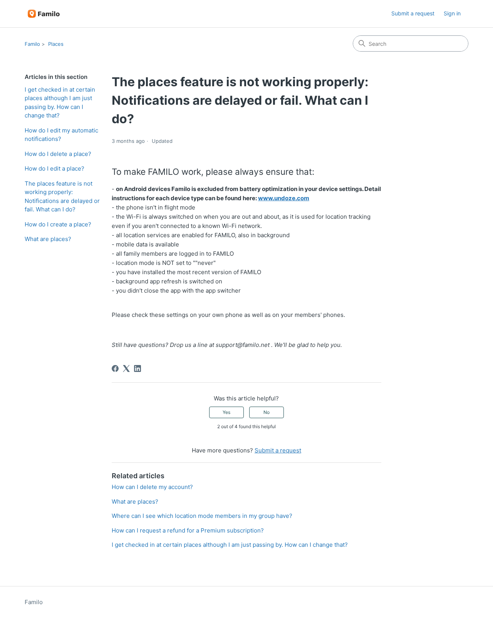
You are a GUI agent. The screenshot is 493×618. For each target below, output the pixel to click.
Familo (32, 44)
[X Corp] (126, 368)
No (266, 412)
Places (56, 44)
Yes (226, 412)
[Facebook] (115, 368)
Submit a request (412, 13)
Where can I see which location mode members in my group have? (202, 515)
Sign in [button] (452, 13)
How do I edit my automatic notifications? (61, 135)
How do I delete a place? (58, 153)
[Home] (44, 14)
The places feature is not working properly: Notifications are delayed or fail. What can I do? (62, 196)
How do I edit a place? (54, 168)
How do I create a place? (58, 224)
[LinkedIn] (137, 368)
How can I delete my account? (152, 487)
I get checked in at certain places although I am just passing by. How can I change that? (60, 102)
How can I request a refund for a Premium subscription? (188, 530)
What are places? (48, 239)
